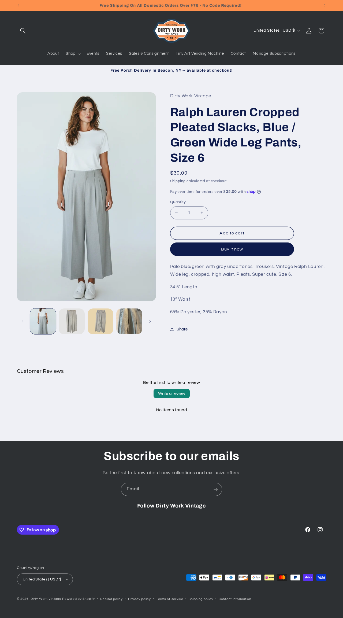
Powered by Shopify (78, 598)
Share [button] (182, 329)
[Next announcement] (324, 5)
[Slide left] (23, 321)
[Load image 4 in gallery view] (129, 321)
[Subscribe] (216, 489)
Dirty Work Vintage (46, 598)
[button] (23, 30)
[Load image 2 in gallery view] (72, 321)
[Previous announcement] (18, 5)
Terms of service (169, 599)
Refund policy (111, 599)
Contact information (235, 599)
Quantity (178, 202)
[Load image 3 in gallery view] (101, 321)
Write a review (171, 393)
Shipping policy (201, 599)
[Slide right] (150, 321)
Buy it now (232, 249)
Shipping (178, 181)
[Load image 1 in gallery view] (43, 321)
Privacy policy (139, 599)
